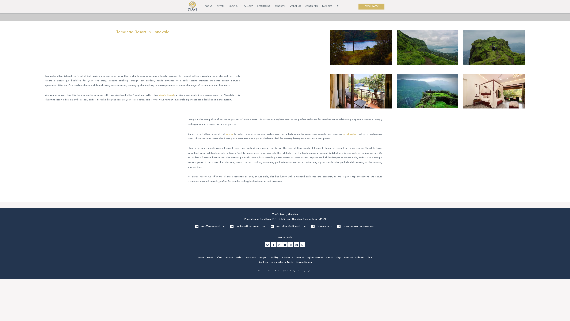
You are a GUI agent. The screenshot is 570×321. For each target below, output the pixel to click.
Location (234, 6)
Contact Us (311, 6)
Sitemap (261, 271)
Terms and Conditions (354, 258)
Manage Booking (304, 262)
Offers (220, 6)
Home (201, 258)
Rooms (208, 6)
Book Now (372, 6)
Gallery (248, 6)
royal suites (349, 134)
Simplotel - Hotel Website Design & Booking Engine (290, 271)
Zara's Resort (166, 95)
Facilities (327, 6)
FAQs (369, 258)
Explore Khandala (315, 258)
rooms (229, 134)
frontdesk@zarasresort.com (250, 226)
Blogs (338, 258)
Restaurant (263, 6)
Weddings (295, 6)
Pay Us (329, 258)
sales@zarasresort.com (212, 226)
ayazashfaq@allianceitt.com (291, 226)
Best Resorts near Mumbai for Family (275, 262)
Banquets (280, 6)
